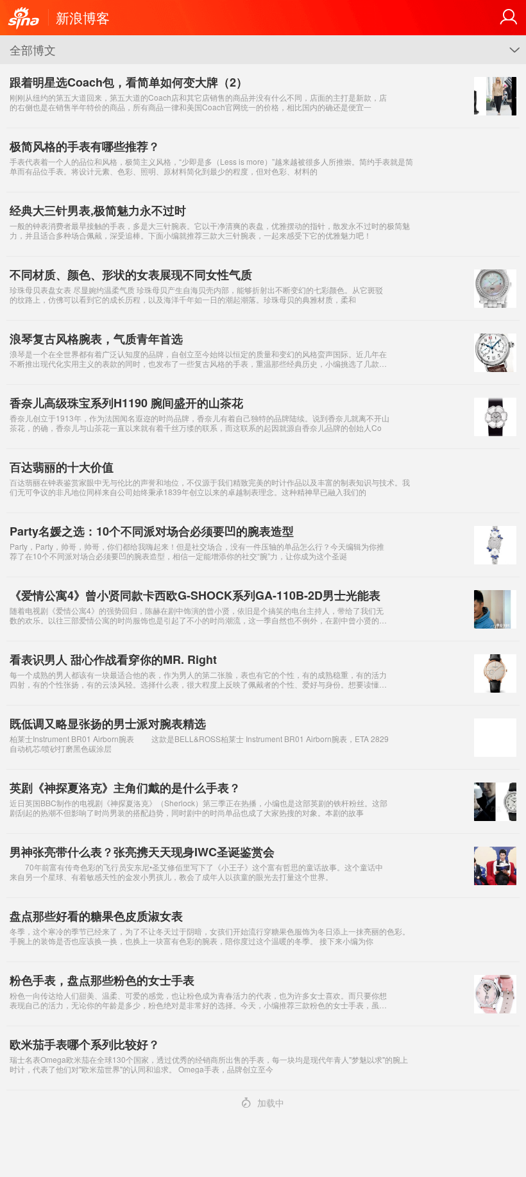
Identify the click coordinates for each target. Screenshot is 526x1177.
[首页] (24, 19)
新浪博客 (83, 17)
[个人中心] (508, 17)
